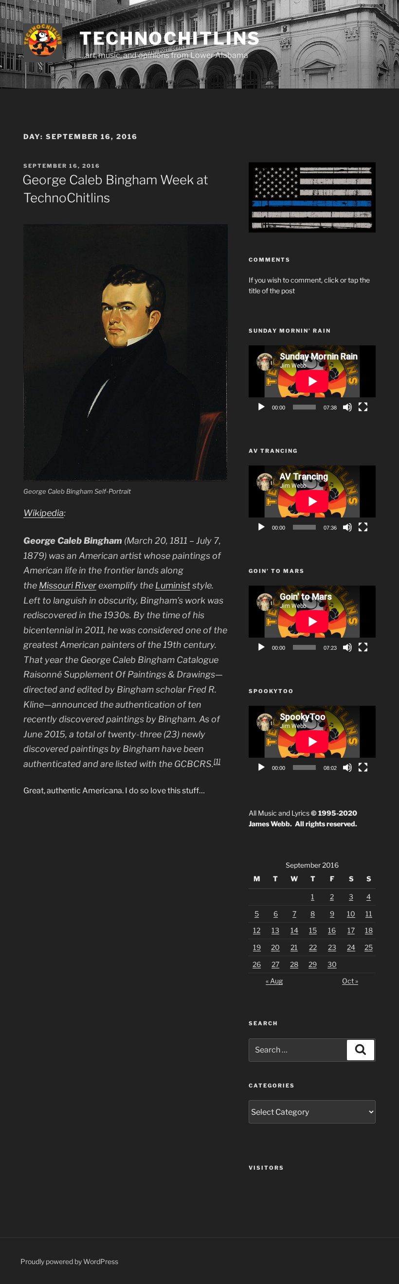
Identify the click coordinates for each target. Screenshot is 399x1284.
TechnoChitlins (170, 38)
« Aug (274, 981)
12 (256, 930)
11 (368, 914)
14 (294, 930)
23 (332, 947)
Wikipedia (43, 513)
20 (275, 947)
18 (369, 930)
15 (313, 930)
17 (351, 930)
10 (351, 914)
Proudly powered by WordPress (69, 1261)
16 (332, 930)
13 (275, 930)
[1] (217, 761)
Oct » (350, 981)
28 (294, 964)
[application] (312, 381)
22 (313, 947)
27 (275, 964)
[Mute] (347, 407)
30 (332, 964)
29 (312, 964)
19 (257, 947)
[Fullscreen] (363, 407)
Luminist (172, 585)
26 (257, 964)
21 (294, 947)
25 (368, 947)
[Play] (261, 407)
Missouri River (67, 585)
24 (351, 947)
